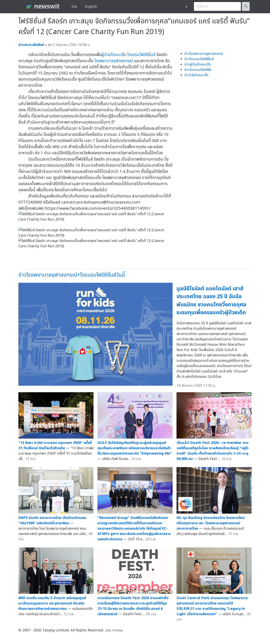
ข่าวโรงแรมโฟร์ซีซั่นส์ (199, 59)
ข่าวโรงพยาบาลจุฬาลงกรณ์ (203, 53)
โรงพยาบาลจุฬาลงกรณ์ (113, 61)
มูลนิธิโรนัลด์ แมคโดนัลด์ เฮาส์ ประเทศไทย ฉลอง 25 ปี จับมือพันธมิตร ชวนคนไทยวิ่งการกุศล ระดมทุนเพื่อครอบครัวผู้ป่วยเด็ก (211, 301)
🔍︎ (245, 6)
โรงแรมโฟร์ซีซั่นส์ (141, 55)
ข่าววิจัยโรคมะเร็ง (196, 75)
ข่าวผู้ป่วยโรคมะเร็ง (197, 64)
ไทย (74, 6)
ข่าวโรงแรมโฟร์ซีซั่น (198, 69)
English (91, 6)
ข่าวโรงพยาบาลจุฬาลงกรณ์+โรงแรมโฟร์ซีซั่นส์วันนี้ (71, 275)
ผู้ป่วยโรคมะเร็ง (113, 55)
